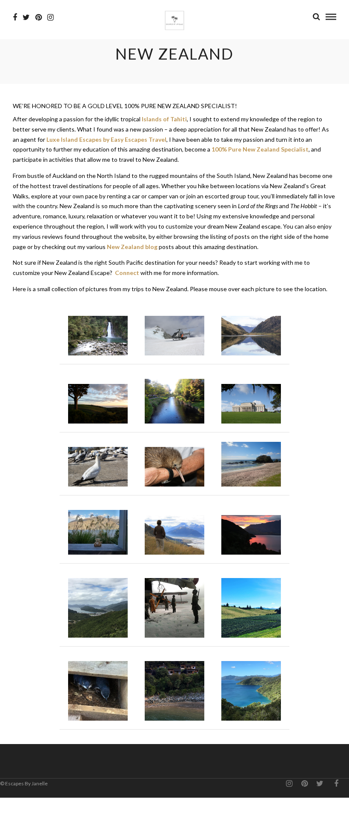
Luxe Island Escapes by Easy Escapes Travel (106, 139)
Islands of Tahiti (164, 119)
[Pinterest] (38, 17)
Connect (127, 272)
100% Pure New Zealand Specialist (260, 149)
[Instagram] (50, 17)
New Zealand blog (132, 246)
